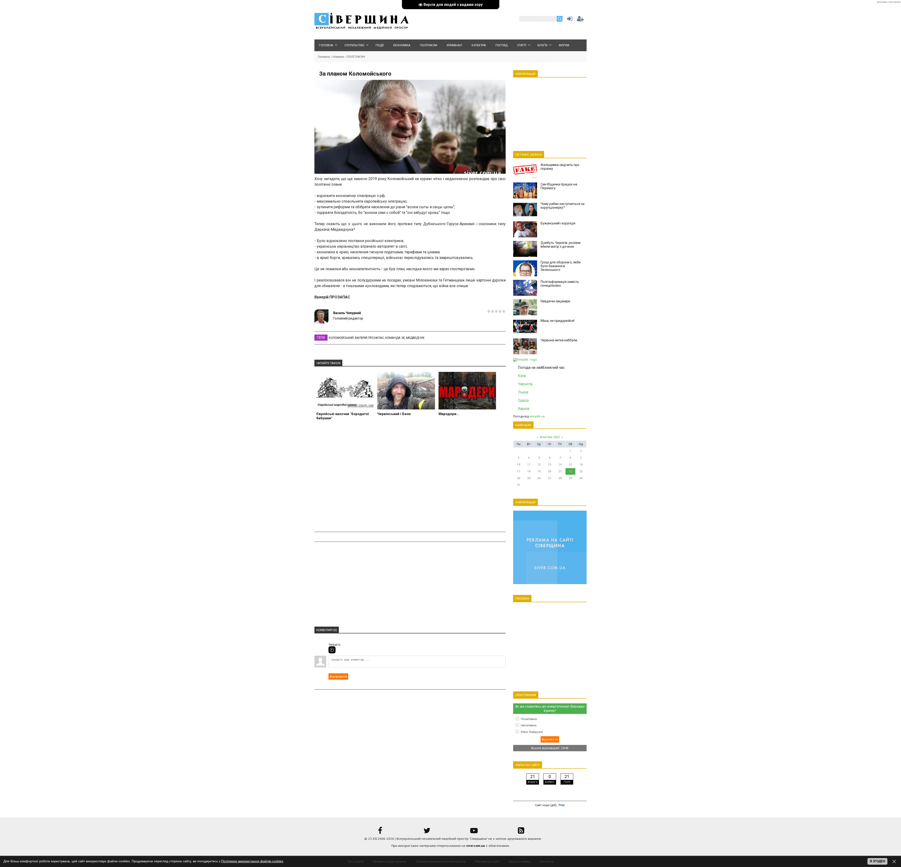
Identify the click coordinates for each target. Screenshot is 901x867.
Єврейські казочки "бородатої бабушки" (342, 416)
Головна (324, 57)
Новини (338, 57)
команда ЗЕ (395, 337)
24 (518, 478)
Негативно (529, 725)
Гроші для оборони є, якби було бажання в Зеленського (560, 266)
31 (518, 485)
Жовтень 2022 (550, 437)
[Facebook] (380, 832)
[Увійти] (568, 20)
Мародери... (449, 414)
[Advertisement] (410, 478)
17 (518, 471)
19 (539, 471)
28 (560, 478)
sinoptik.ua (537, 416)
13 (549, 464)
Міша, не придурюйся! (557, 321)
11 (529, 464)
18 (529, 471)
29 (570, 478)
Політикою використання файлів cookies (252, 861)
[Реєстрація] (580, 20)
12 (539, 464)
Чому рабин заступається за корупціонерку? (562, 205)
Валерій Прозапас (369, 337)
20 (549, 471)
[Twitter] (427, 832)
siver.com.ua (475, 846)
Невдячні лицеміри (555, 301)
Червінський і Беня (394, 414)
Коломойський (341, 337)
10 (518, 464)
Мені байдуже (532, 732)
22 (570, 471)
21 (560, 471)
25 (529, 478)
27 (549, 478)
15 (570, 464)
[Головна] (361, 28)
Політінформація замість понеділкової (560, 283)
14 (560, 464)
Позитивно (529, 719)
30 (581, 478)
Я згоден (877, 861)
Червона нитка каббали (559, 340)
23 (581, 471)
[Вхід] (332, 649)
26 (539, 478)
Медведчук (415, 337)
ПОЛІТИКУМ (356, 57)
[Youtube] (474, 832)
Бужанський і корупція (558, 223)
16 (581, 464)
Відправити (338, 676)
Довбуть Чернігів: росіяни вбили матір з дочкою (560, 244)
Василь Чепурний (347, 313)
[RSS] (521, 832)
